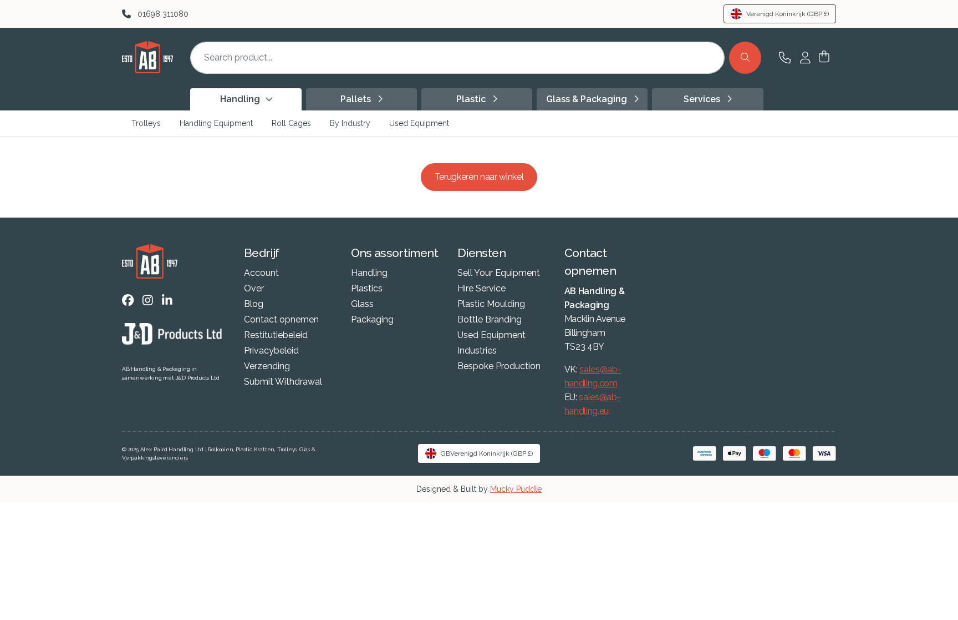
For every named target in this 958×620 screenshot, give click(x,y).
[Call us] (785, 58)
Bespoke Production (499, 366)
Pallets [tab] (356, 99)
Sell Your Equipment (498, 273)
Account (261, 273)
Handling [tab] (241, 99)
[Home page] (147, 70)
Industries (477, 350)
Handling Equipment (216, 123)
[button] (824, 58)
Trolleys (146, 123)
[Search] (745, 58)
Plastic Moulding (491, 304)
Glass (362, 304)
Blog (253, 304)
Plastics (367, 288)
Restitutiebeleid (276, 335)
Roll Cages (291, 123)
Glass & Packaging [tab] (587, 99)
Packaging (372, 319)
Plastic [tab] (472, 99)
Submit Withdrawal (283, 381)
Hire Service (481, 288)
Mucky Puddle (516, 489)
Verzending (267, 366)
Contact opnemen (281, 319)
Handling (369, 273)
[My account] (805, 58)
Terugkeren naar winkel (479, 177)
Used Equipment (419, 123)
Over (254, 288)
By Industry (350, 123)
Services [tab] (703, 99)
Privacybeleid (271, 350)
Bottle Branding (489, 319)
